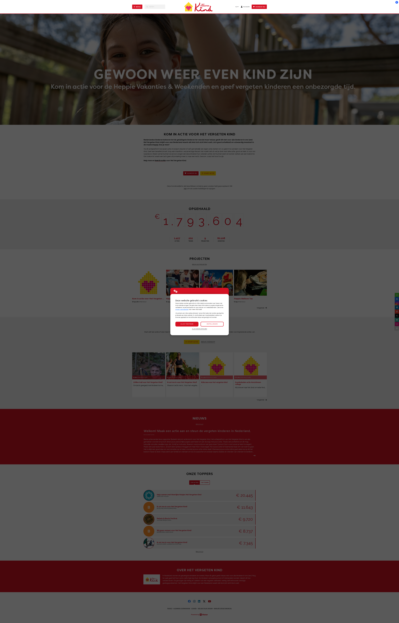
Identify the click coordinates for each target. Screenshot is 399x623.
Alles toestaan (186, 324)
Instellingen (212, 324)
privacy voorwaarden (181, 309)
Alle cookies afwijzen (199, 329)
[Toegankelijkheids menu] (396, 2)
